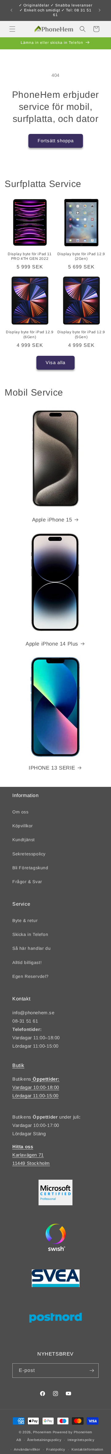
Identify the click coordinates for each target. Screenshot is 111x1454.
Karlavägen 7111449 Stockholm (31, 1155)
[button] (12, 29)
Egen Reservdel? (30, 976)
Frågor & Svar (27, 881)
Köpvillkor (22, 825)
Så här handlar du (31, 948)
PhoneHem (42, 1432)
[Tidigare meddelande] (11, 10)
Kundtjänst (23, 839)
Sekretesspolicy (29, 853)
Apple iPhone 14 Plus (52, 644)
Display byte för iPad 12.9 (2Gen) (81, 256)
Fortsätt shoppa (56, 140)
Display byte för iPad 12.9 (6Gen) (30, 334)
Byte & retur (25, 920)
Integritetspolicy (81, 1440)
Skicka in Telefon (30, 934)
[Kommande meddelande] (99, 10)
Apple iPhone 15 (52, 520)
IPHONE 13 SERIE (52, 768)
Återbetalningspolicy (44, 1440)
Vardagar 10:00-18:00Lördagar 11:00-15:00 (36, 1087)
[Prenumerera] (91, 1370)
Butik (18, 1065)
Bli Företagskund (30, 867)
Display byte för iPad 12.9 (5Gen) (81, 334)
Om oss (20, 811)
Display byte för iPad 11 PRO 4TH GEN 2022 (29, 256)
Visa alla (55, 362)
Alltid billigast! (27, 962)
